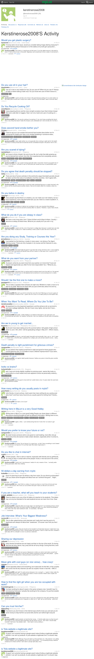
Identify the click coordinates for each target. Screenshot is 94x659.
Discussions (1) (12, 24)
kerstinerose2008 (7, 631)
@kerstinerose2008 (19, 631)
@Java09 (10, 130)
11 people (15, 313)
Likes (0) (46, 24)
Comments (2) (31, 24)
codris (3, 454)
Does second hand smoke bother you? (20, 127)
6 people (14, 334)
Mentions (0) (39, 24)
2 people (14, 441)
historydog (5, 609)
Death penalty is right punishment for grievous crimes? (27, 344)
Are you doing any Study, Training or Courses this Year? (28, 236)
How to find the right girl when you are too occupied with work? (28, 583)
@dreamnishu (14, 87)
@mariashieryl (14, 152)
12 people (15, 182)
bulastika (4, 473)
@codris (8, 454)
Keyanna (4, 326)
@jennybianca (14, 239)
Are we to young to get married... (17, 323)
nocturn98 (4, 518)
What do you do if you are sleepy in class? (21, 214)
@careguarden (15, 261)
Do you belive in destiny (12, 193)
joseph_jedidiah (6, 495)
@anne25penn (14, 109)
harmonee (4, 43)
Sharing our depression (12, 538)
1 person (18, 53)
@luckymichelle (15, 369)
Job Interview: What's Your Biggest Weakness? (24, 515)
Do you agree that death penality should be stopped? (26, 171)
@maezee (10, 564)
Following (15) (5, 27)
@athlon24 (11, 217)
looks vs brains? (9, 366)
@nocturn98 (12, 518)
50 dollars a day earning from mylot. (18, 470)
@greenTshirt (13, 391)
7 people (14, 139)
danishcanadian (6, 304)
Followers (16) (54, 24)
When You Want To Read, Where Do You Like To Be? (27, 301)
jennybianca (5, 239)
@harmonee (12, 43)
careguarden (5, 261)
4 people (14, 48)
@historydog (13, 609)
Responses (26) (22, 24)
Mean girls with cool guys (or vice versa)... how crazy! (27, 561)
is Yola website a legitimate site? (17, 628)
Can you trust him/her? (12, 606)
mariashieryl (5, 152)
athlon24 (4, 217)
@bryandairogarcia (19, 587)
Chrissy (4, 130)
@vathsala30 (11, 541)
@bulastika (11, 473)
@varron (8, 411)
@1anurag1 (11, 195)
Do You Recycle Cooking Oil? (15, 106)
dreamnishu (5, 87)
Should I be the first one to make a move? (21, 279)
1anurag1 (4, 195)
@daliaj (7, 174)
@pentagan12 (14, 282)
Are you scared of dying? (13, 149)
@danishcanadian (18, 304)
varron (3, 411)
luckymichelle (6, 369)
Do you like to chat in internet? (16, 451)
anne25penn (5, 109)
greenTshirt (5, 391)
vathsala (4, 541)
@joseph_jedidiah (18, 495)
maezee (4, 564)
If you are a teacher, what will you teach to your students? (29, 492)
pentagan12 (5, 282)
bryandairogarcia (7, 587)
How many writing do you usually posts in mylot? (24, 388)
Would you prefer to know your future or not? (23, 430)
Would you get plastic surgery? (16, 40)
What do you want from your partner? (19, 258)
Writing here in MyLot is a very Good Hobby (22, 408)
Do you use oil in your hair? (14, 84)
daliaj (3, 174)
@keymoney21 (12, 326)
